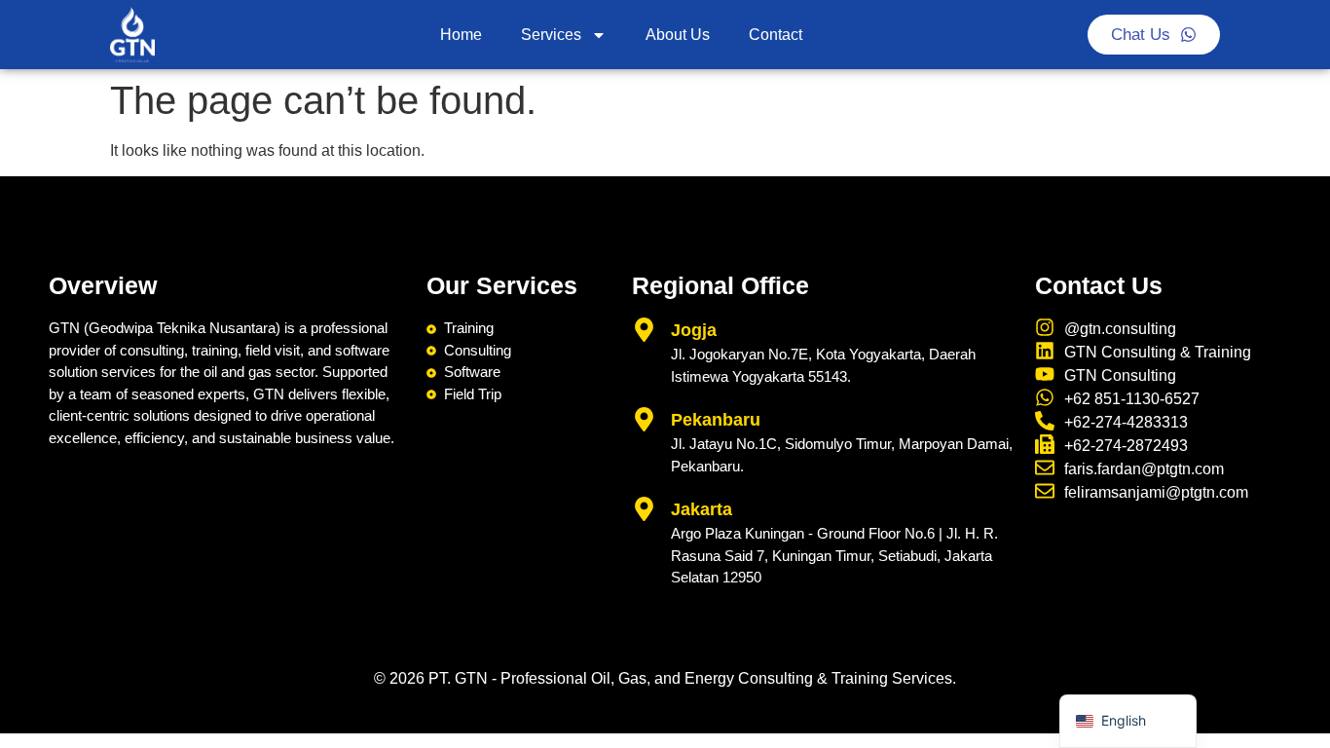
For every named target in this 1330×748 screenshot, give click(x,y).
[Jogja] (644, 330)
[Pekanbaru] (644, 419)
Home (461, 34)
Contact (775, 34)
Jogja (694, 330)
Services (551, 34)
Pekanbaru (715, 420)
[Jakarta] (644, 509)
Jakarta (701, 509)
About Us (678, 34)
